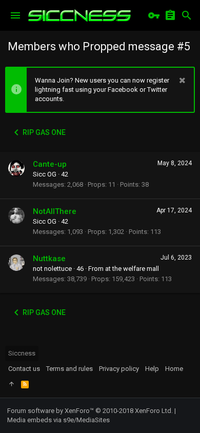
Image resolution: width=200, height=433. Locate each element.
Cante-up (50, 164)
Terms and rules (69, 368)
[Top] (11, 384)
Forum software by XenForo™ (90, 411)
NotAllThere (54, 211)
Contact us (24, 368)
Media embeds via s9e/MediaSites (58, 420)
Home (174, 368)
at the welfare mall (132, 268)
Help (152, 368)
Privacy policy (119, 368)
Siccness (21, 353)
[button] (15, 15)
